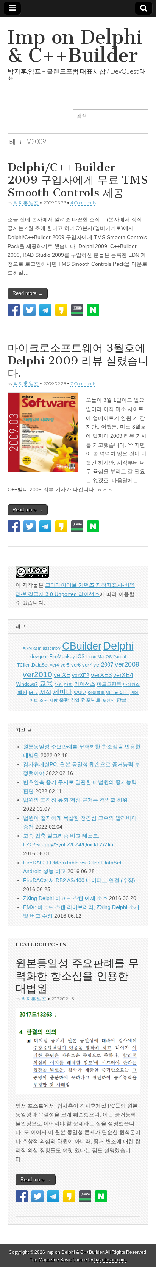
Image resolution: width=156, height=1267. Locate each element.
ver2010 (37, 674)
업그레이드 (117, 692)
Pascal (119, 656)
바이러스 (131, 684)
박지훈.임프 (26, 202)
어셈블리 (96, 692)
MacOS (105, 656)
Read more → (27, 293)
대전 (59, 684)
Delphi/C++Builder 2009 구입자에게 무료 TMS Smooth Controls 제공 (78, 179)
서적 (45, 692)
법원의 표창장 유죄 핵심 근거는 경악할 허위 (75, 800)
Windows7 (27, 684)
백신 (22, 692)
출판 (64, 700)
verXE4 (123, 675)
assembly (52, 648)
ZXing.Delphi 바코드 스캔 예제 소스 (65, 898)
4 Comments (83, 202)
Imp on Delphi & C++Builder (75, 46)
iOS (80, 656)
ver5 (65, 665)
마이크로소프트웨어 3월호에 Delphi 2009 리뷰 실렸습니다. (78, 360)
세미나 (62, 692)
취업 (75, 700)
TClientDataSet (32, 665)
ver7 (87, 665)
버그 (33, 692)
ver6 (76, 665)
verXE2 (80, 675)
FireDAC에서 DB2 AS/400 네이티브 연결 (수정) (79, 880)
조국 (43, 700)
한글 (121, 700)
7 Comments (83, 383)
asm (37, 648)
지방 (53, 700)
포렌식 (108, 700)
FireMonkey (62, 656)
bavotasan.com (110, 1259)
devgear (39, 656)
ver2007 (103, 665)
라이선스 (84, 684)
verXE (62, 674)
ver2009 (127, 664)
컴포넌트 (91, 700)
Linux (91, 656)
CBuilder (81, 646)
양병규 (80, 692)
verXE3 (101, 675)
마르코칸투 (109, 684)
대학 (68, 684)
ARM (27, 648)
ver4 (54, 665)
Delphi (118, 645)
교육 (46, 683)
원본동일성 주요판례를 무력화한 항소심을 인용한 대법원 (77, 975)
